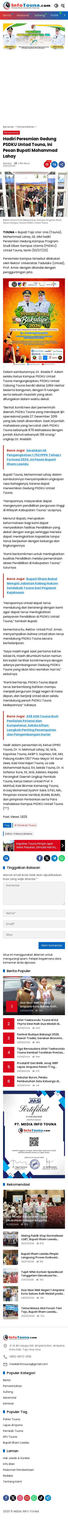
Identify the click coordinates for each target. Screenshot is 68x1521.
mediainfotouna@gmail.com (28, 1364)
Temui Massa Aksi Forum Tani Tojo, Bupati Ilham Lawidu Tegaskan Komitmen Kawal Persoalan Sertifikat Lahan (41, 1310)
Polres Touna (11, 1419)
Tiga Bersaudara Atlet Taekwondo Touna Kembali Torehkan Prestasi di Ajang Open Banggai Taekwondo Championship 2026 (41, 1050)
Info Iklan (9, 1464)
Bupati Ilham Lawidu (16, 1443)
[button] (56, 5)
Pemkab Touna (26, 825)
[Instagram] (20, 1498)
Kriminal (8, 1403)
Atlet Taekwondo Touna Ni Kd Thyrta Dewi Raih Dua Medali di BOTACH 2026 (38, 1022)
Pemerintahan (11, 132)
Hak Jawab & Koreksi (16, 1458)
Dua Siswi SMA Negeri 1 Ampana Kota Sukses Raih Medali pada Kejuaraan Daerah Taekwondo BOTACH (42, 1292)
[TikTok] (41, 1498)
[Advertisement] (34, 85)
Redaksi (7, 163)
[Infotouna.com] (26, 5)
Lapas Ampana (13, 1425)
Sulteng (8, 1392)
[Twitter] (47, 858)
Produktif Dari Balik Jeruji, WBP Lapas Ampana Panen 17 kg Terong (37, 1065)
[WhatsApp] (62, 858)
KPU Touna (10, 1437)
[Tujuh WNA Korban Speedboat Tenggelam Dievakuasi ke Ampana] (10, 1275)
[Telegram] (54, 858)
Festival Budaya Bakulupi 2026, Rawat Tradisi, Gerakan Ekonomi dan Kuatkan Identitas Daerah (39, 1036)
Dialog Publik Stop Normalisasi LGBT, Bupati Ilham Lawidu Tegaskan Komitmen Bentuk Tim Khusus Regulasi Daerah (42, 1237)
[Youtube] (27, 1498)
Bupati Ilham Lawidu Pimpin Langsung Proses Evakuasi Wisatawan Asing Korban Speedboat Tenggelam (39, 1255)
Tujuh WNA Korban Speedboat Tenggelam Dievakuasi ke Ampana (42, 1274)
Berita (7, 1380)
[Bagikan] (62, 164)
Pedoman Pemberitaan (18, 1470)
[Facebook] (39, 858)
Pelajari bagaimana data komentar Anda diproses (32, 961)
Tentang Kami (12, 1481)
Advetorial (9, 1398)
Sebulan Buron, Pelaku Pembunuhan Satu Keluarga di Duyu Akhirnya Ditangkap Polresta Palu (40, 1079)
